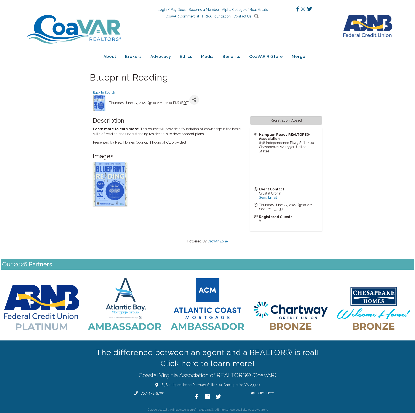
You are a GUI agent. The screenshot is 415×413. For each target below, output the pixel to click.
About (110, 56)
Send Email (268, 197)
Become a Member (203, 10)
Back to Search (104, 92)
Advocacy (160, 56)
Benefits (231, 56)
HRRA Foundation (216, 16)
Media (207, 56)
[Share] (194, 100)
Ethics (186, 56)
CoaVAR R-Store (266, 56)
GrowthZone (218, 241)
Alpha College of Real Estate (245, 10)
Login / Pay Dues (172, 10)
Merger (299, 56)
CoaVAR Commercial (182, 16)
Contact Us (242, 16)
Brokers (133, 56)
